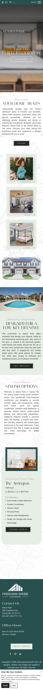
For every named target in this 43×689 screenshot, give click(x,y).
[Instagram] (15, 655)
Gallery (21, 143)
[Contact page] (6, 2)
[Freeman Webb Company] (15, 590)
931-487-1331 (12, 616)
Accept (5, 685)
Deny (14, 685)
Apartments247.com (30, 662)
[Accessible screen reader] (2, 2)
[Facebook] (10, 655)
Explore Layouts (18, 529)
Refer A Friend (21, 646)
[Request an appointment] (10, 2)
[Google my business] (20, 655)
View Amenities (21, 366)
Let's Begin (21, 59)
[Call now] (14, 2)
